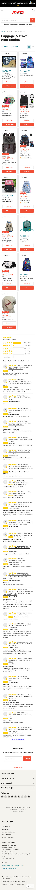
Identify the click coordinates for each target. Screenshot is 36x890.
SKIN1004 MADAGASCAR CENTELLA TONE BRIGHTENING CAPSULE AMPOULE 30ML (17, 576)
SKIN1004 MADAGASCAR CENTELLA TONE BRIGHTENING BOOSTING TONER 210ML (17, 468)
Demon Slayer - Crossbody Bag (7, 114)
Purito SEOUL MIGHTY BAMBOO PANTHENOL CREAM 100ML (20, 729)
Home (3, 31)
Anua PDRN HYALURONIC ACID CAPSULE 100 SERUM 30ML (20, 696)
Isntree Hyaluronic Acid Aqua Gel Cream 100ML (20, 534)
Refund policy (26, 807)
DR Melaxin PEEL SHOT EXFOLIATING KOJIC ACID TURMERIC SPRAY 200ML (20, 522)
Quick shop (9, 82)
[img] (9, 338)
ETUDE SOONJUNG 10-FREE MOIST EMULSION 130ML (20, 660)
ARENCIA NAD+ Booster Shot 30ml (18, 483)
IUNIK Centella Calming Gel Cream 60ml (19, 614)
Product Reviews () (9, 361)
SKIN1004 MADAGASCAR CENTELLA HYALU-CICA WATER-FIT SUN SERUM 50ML (17, 383)
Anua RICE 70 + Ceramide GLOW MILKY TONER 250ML (19, 625)
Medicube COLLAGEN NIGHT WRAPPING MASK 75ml (17, 561)
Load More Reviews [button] (18, 739)
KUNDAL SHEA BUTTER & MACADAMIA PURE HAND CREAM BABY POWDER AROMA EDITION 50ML (18, 593)
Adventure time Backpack (25, 241)
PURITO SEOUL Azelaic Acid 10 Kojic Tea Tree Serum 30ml (20, 452)
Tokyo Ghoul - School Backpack (9, 163)
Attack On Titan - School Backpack (7, 241)
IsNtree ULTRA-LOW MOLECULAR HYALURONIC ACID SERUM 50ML (20, 504)
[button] (7, 343)
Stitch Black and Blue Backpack (26, 279)
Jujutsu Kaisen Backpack (24, 116)
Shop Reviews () (23, 361)
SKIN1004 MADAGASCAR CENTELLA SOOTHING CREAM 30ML (19, 424)
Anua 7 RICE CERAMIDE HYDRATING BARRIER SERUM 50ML (20, 643)
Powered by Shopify (18, 811)
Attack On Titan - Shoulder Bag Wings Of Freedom (8, 76)
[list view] (33, 47)
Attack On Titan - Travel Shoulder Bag (8, 279)
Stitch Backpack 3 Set (26, 75)
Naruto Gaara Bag (7, 320)
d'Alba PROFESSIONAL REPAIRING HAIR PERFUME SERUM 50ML (20, 367)
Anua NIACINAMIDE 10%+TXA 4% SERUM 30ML (19, 548)
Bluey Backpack (25, 201)
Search (8, 807)
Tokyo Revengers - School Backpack (26, 155)
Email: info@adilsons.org (9, 868)
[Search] (32, 20)
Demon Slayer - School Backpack (7, 200)
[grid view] (29, 47)
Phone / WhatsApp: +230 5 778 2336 (13, 866)
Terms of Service (16, 807)
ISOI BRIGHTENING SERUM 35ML (19, 492)
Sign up (27, 759)
